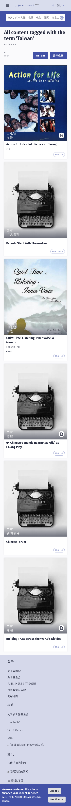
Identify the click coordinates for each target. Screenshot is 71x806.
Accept (54, 790)
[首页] (27, 6)
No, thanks (56, 799)
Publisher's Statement (21, 683)
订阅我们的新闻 (19, 771)
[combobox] (60, 5)
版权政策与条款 (16, 689)
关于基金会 (14, 677)
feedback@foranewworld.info (27, 744)
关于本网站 (14, 671)
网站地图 (12, 696)
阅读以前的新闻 (16, 762)
